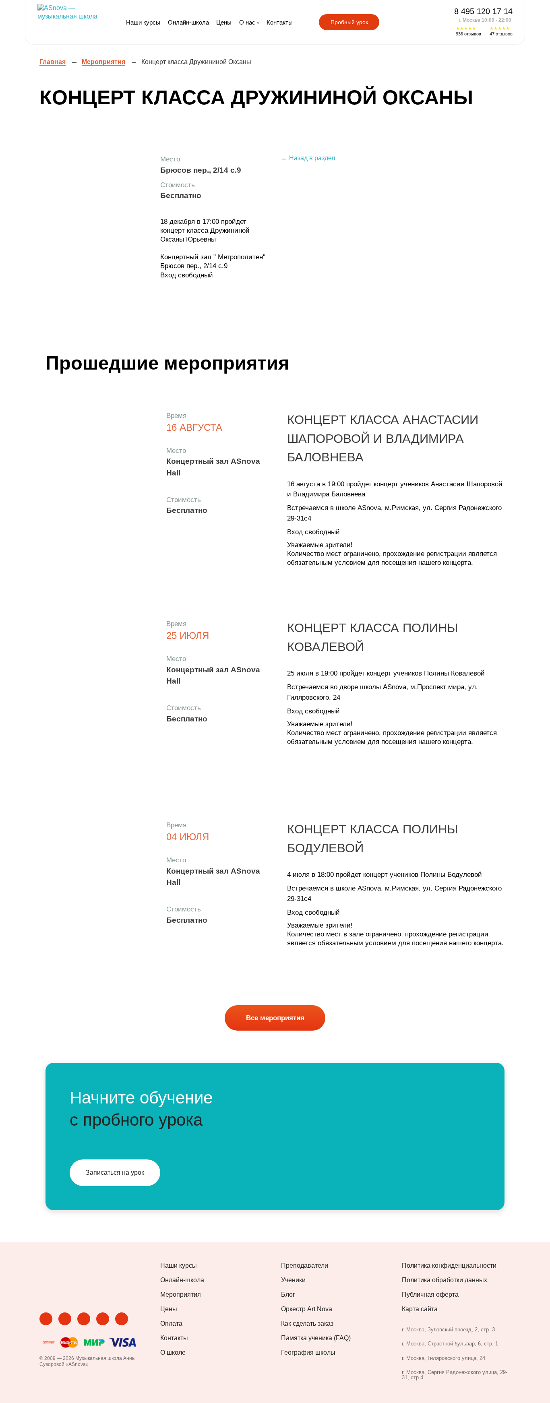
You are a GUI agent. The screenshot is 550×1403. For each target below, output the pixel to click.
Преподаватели (304, 1265)
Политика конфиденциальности (449, 1265)
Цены (224, 22)
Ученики (293, 1280)
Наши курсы (143, 22)
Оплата (171, 1323)
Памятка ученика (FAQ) (316, 1338)
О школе (173, 1352)
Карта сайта (420, 1309)
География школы (308, 1352)
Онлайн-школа (188, 22)
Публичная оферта (430, 1294)
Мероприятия (180, 1294)
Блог (288, 1294)
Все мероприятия (275, 1018)
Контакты (280, 22)
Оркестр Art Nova (306, 1309)
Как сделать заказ (307, 1323)
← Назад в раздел (308, 158)
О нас (247, 22)
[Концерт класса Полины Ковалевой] (99, 695)
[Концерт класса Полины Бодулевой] (99, 896)
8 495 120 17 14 (483, 11)
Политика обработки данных (444, 1280)
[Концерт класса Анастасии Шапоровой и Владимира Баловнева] (99, 487)
